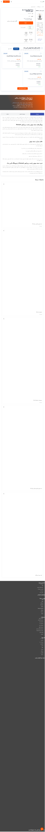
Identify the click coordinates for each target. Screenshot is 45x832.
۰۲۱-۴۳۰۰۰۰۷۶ (6, 1)
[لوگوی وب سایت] (42, 1)
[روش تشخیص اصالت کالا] (37, 39)
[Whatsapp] (41, 595)
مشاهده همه (16, 48)
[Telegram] (44, 595)
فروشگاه (38, 6)
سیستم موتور (33, 6)
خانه (43, 6)
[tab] (37, 114)
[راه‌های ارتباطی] (41, 829)
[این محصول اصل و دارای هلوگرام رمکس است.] (32, 19)
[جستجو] (11, 2)
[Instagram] (43, 595)
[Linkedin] (40, 595)
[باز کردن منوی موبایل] (1, 2)
